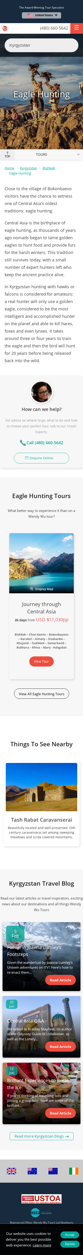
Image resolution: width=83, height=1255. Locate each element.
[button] (76, 28)
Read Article (60, 980)
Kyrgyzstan (28, 168)
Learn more (42, 1245)
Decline (70, 1244)
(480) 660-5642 (54, 28)
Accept (69, 1235)
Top (7, 156)
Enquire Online (41, 458)
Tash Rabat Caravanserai (41, 819)
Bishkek (49, 168)
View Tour (41, 661)
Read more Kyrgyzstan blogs (39, 1136)
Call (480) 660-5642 (45, 442)
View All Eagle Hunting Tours (41, 694)
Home (9, 168)
